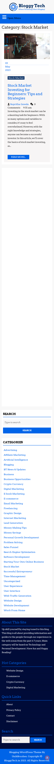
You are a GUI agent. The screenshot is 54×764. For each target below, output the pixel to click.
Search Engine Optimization (19, 552)
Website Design (13, 600)
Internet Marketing (15, 518)
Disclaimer (12, 721)
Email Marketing (13, 503)
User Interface (12, 591)
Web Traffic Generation (17, 595)
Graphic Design (12, 513)
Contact (10, 715)
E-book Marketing (14, 493)
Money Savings (12, 532)
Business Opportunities (17, 479)
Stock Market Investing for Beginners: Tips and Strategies (25, 91)
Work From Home (14, 610)
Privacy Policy (13, 710)
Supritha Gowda (19, 104)
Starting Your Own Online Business (24, 561)
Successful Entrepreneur (18, 571)
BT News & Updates (15, 469)
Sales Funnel (11, 547)
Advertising (10, 450)
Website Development (16, 605)
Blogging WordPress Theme (25, 752)
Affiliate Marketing (14, 455)
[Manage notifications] (47, 757)
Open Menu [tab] (14, 17)
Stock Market (16, 78)
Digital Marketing (14, 489)
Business (9, 474)
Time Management (14, 576)
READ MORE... (20, 157)
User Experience (13, 586)
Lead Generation (13, 523)
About (9, 704)
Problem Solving (13, 542)
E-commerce (11, 498)
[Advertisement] (27, 286)
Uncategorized (12, 581)
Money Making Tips (15, 527)
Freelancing (10, 508)
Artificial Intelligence (16, 459)
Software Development (17, 557)
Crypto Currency (13, 484)
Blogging (9, 464)
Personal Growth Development (21, 537)
